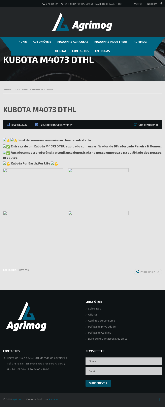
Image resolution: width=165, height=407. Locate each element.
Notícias (152, 3)
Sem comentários (148, 124)
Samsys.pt (55, 399)
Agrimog (140, 41)
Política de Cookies (99, 332)
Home (23, 41)
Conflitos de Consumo (101, 320)
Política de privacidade (102, 326)
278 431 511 (52, 3)
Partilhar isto (149, 272)
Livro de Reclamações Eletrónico (107, 338)
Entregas (102, 51)
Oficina (60, 51)
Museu (138, 3)
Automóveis (42, 41)
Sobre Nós (94, 308)
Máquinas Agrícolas (72, 41)
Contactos (80, 51)
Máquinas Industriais (111, 41)
